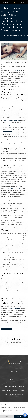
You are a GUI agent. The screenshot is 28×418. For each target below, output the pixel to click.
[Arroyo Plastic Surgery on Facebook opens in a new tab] (10, 380)
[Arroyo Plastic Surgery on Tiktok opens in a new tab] (17, 380)
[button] (26, 2)
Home (2, 34)
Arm (14, 136)
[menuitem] (10, 380)
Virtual (19, 350)
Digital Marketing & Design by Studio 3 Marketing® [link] (14, 394)
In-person (10, 350)
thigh (18, 136)
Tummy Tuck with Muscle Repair (11, 120)
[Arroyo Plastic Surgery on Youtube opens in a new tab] (15, 380)
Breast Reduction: (7, 131)
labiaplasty (5, 138)
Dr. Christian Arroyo (15, 70)
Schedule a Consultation (14, 340)
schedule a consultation (14, 308)
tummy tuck (9, 388)
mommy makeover (7, 390)
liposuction (16, 388)
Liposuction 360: (7, 125)
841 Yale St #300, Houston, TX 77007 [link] (14, 368)
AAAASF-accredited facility (13, 188)
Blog (6, 34)
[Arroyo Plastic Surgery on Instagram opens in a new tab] (12, 380)
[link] (4, 2)
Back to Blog (7, 329)
